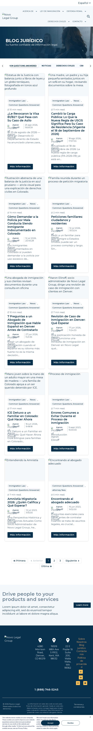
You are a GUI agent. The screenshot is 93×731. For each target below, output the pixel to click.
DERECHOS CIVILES (57, 21)
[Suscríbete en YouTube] (85, 683)
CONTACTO (77, 21)
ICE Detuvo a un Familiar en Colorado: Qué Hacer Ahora (22, 416)
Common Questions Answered (20, 66)
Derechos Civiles (65, 66)
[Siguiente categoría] (87, 66)
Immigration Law (17, 101)
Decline (70, 723)
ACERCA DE (28, 11)
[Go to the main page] (10, 16)
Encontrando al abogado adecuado (65, 500)
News (76, 101)
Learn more (82, 605)
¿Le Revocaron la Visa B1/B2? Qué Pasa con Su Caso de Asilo (23, 117)
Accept (50, 723)
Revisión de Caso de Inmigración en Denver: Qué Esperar (68, 320)
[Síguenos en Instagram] (78, 683)
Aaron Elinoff (15, 126)
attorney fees (59, 490)
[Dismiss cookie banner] (90, 717)
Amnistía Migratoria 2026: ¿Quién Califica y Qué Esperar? (23, 502)
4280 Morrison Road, (40, 649)
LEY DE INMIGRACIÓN (50, 11)
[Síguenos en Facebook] (81, 672)
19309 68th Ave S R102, (54, 649)
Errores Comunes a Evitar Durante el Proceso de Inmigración (65, 417)
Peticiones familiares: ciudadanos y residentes (67, 220)
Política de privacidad (81, 662)
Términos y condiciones (79, 705)
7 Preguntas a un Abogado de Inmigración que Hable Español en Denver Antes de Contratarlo (24, 323)
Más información (20, 166)
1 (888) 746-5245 (46, 689)
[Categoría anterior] (5, 66)
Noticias (46, 66)
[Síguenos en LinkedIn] (81, 677)
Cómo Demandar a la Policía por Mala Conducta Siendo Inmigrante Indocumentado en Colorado (22, 225)
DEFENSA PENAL (74, 11)
